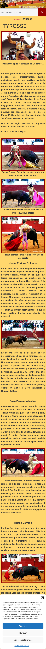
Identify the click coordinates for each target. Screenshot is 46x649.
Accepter (23, 626)
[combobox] (19, 12)
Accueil (17, 19)
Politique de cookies (22, 646)
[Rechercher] (42, 12)
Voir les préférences (23, 640)
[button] (42, 597)
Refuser (23, 633)
